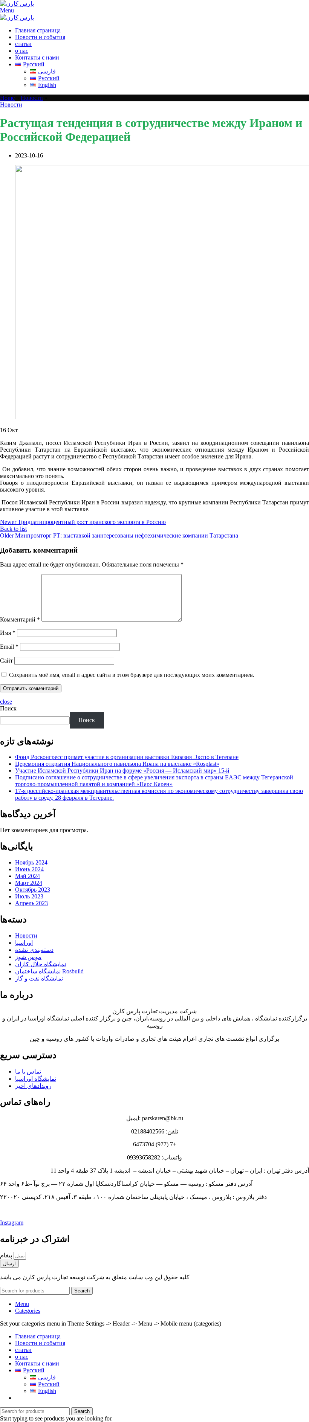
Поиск (8, 708)
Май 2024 (27, 876)
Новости (32, 98)
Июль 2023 (29, 896)
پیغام (7, 1255)
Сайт (6, 660)
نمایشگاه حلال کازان (40, 964)
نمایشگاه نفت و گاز (39, 978)
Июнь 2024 (29, 869)
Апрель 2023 (31, 903)
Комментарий (20, 619)
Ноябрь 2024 (31, 862)
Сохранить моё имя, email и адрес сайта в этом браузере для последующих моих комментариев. (131, 675)
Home (7, 98)
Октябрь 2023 (32, 889)
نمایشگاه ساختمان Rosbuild (49, 971)
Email (9, 646)
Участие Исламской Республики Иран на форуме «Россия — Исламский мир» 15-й (122, 770)
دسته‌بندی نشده (34, 950)
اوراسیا (24, 942)
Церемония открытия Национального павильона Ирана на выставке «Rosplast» (117, 764)
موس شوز (28, 957)
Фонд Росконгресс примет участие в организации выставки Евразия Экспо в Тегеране (127, 757)
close (6, 701)
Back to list (13, 528)
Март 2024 (28, 883)
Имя (7, 632)
